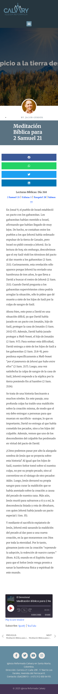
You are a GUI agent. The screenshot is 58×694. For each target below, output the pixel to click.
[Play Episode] (10, 608)
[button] (29, 23)
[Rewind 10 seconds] (18, 610)
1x (24, 610)
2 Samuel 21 (13, 197)
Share (47, 614)
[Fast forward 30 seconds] (30, 610)
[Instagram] (42, 655)
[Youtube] (33, 655)
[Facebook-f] (16, 655)
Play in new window (14, 619)
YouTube (32, 625)
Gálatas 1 (27, 197)
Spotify (21, 625)
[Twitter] (25, 655)
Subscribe (36, 614)
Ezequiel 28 (40, 197)
